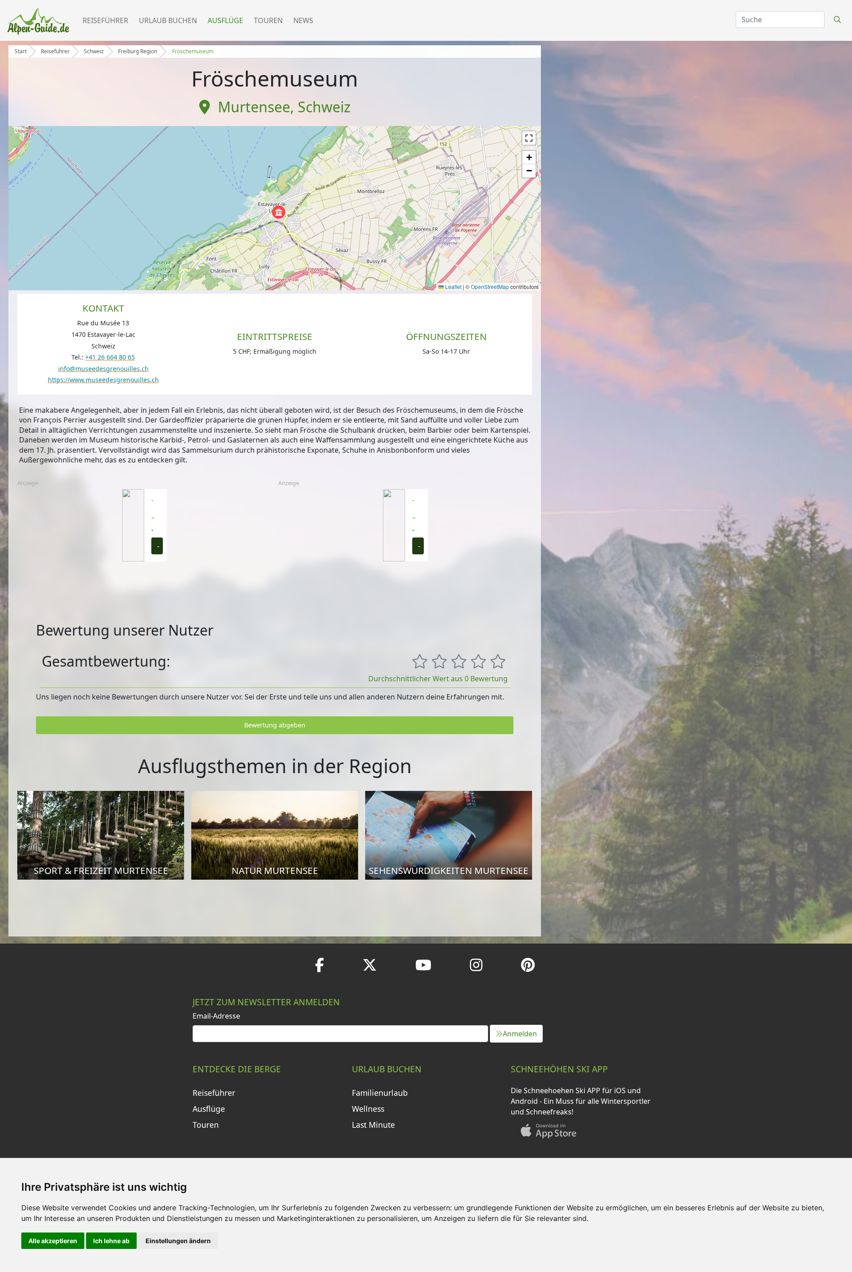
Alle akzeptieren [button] (52, 1240)
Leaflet (453, 286)
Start (21, 51)
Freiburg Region (137, 51)
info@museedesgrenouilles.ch (103, 368)
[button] (278, 212)
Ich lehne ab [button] (111, 1240)
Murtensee (254, 106)
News (303, 20)
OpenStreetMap (490, 286)
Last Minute (373, 1124)
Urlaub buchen (168, 20)
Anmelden (520, 1034)
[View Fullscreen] (529, 138)
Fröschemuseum (192, 51)
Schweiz (94, 51)
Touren (268, 20)
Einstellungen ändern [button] (178, 1240)
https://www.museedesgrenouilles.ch (103, 379)
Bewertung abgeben (274, 725)
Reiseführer (105, 20)
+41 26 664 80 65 (110, 357)
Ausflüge (225, 20)
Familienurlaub (380, 1092)
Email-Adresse (216, 1016)
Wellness (368, 1108)
